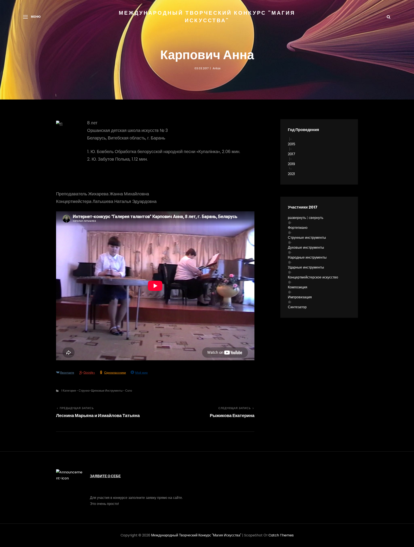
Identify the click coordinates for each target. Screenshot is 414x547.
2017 (291, 154)
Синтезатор (297, 307)
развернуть (297, 217)
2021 (291, 173)
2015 (291, 144)
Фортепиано (297, 227)
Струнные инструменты (307, 237)
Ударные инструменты (306, 267)
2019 (291, 163)
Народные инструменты (307, 257)
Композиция (297, 287)
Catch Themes (281, 535)
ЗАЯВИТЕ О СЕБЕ (105, 476)
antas (217, 68)
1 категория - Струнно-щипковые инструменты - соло (96, 391)
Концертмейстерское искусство (313, 277)
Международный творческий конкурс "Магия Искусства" (196, 535)
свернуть (316, 217)
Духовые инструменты (306, 247)
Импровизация (300, 297)
